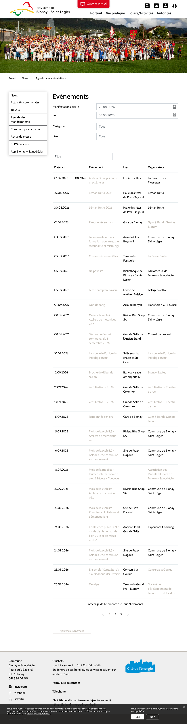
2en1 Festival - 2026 (101, 387)
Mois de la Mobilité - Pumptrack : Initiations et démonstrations (104, 512)
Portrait (96, 13)
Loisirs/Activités (141, 13)
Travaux (15, 110)
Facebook (19, 693)
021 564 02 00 (18, 678)
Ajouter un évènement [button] (72, 630)
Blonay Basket (157, 372)
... (176, 13)
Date (57, 167)
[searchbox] (137, 126)
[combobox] (137, 126)
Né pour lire (96, 271)
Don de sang (97, 304)
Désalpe (94, 584)
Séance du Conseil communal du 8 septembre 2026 (100, 339)
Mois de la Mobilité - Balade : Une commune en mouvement (103, 455)
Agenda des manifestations (20, 120)
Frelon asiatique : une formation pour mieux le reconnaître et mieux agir (104, 241)
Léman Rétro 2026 (100, 193)
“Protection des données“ (38, 713)
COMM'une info (20, 144)
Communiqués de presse (26, 129)
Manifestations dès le (66, 106)
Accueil (12, 78)
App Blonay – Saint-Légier (27, 151)
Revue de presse (21, 136)
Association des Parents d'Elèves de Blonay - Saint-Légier (161, 474)
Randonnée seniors (101, 222)
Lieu (55, 136)
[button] (26, 78)
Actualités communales (25, 102)
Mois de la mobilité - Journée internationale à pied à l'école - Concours (104, 474)
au (54, 115)
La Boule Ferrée (157, 256)
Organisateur (156, 167)
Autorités (164, 13)
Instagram (20, 686)
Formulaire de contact (66, 683)
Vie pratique (115, 13)
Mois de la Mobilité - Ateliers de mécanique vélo (102, 319)
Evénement (96, 167)
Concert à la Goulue (160, 569)
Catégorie (58, 126)
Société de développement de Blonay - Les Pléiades (161, 589)
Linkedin (19, 699)
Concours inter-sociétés (103, 256)
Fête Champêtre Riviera (103, 290)
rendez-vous (60, 674)
